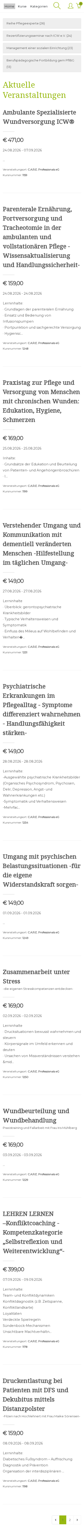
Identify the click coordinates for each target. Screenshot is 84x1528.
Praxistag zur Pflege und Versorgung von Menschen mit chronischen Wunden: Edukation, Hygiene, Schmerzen (41, 401)
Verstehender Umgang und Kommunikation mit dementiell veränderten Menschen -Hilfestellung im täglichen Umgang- (42, 544)
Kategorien (39, 6)
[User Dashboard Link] (70, 6)
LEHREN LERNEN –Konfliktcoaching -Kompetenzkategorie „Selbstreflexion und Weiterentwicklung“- (33, 1232)
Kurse (22, 6)
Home (9, 6)
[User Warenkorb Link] (78, 6)
